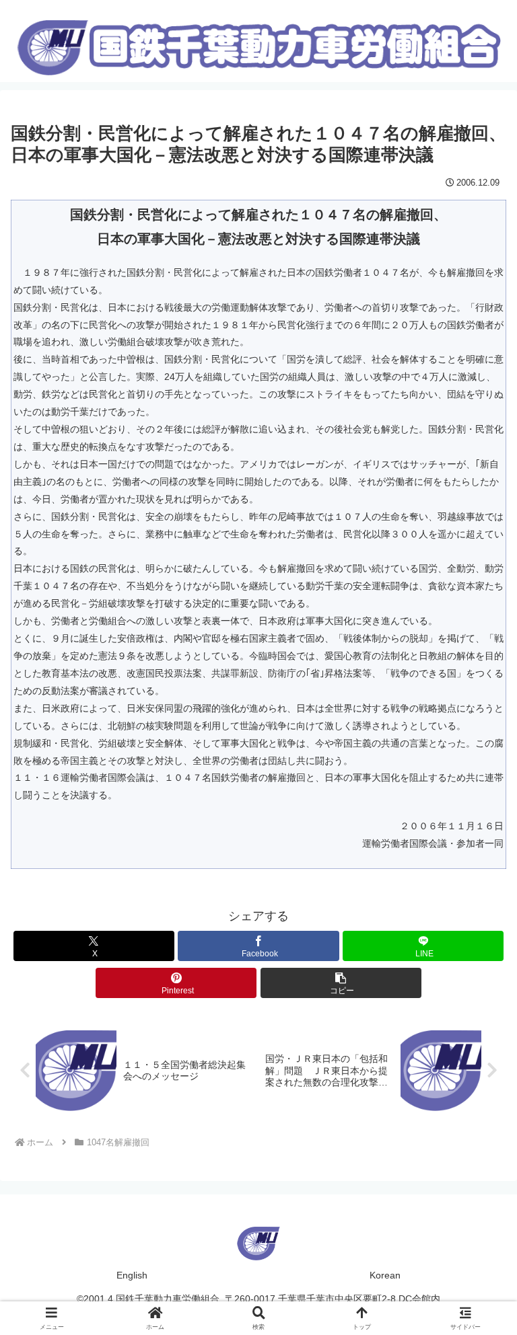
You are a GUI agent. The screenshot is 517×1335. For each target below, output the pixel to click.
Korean (385, 1275)
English (131, 1275)
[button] (341, 983)
